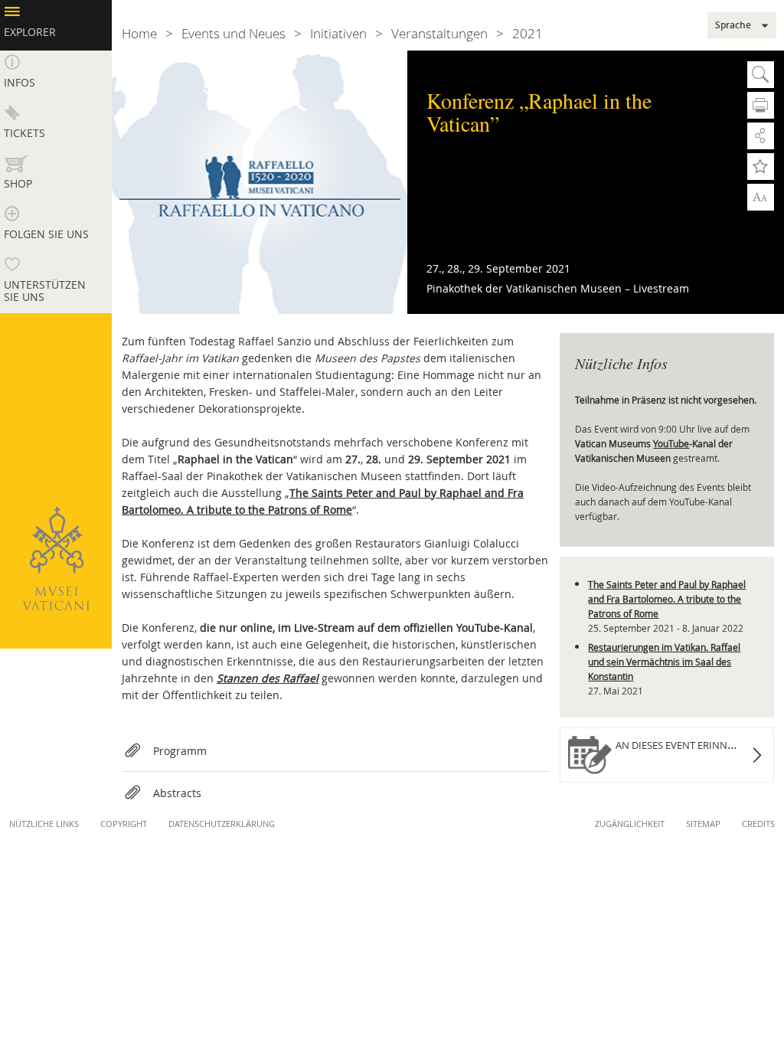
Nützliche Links (44, 823)
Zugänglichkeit (630, 823)
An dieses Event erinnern (681, 745)
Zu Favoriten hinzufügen (760, 166)
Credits (758, 823)
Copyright (123, 823)
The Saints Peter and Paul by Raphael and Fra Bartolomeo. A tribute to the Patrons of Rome (667, 598)
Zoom (760, 196)
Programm (180, 751)
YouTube (671, 443)
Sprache (733, 25)
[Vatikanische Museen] (56, 558)
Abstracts (177, 793)
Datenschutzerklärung (221, 823)
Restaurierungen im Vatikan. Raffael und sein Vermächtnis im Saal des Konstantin (664, 661)
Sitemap (703, 823)
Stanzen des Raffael (267, 678)
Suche (760, 74)
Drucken (760, 105)
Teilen (760, 136)
